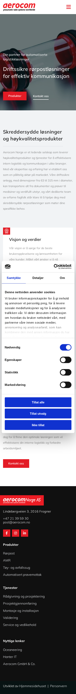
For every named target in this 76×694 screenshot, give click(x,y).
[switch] (65, 359)
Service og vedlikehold (19, 625)
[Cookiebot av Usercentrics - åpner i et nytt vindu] (54, 266)
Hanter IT (10, 657)
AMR (7, 560)
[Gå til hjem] (22, 7)
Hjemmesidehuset (32, 686)
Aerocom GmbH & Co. (19, 664)
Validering (10, 618)
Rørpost (9, 553)
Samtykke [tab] (14, 277)
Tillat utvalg (38, 413)
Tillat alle (38, 402)
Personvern (58, 686)
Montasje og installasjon (21, 611)
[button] (60, 7)
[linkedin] (24, 533)
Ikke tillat (38, 425)
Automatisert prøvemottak (22, 575)
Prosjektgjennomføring (20, 603)
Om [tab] (62, 277)
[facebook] (6, 533)
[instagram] (15, 533)
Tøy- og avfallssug (16, 568)
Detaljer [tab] (38, 277)
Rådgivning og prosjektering (24, 596)
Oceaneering (12, 650)
